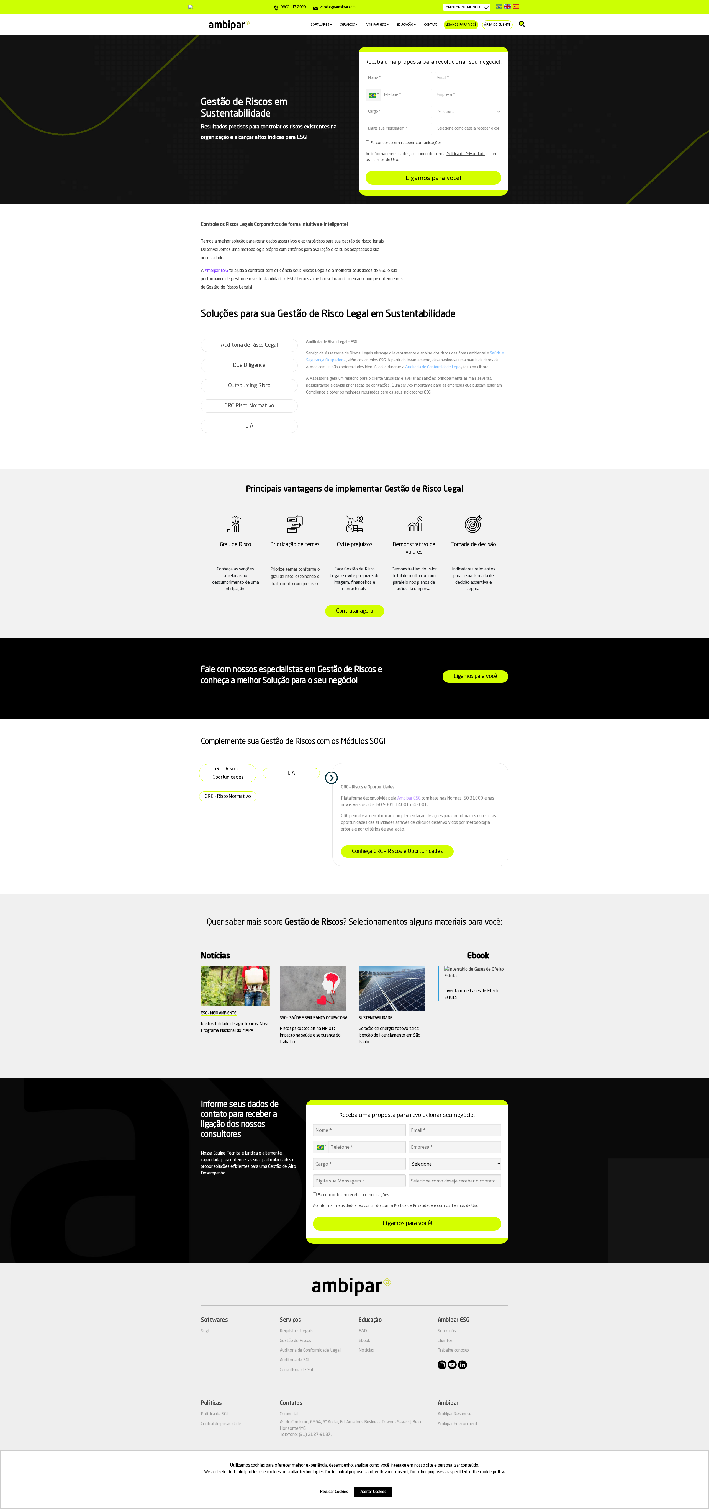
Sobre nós (447, 1331)
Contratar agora (354, 611)
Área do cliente (497, 25)
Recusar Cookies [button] (334, 1492)
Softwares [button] (320, 25)
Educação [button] (405, 25)
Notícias (366, 1350)
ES (516, 6)
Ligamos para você (460, 25)
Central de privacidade (221, 1424)
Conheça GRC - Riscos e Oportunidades (397, 851)
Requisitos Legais (296, 1331)
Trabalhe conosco (453, 1350)
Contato (431, 25)
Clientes (445, 1341)
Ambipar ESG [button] (376, 25)
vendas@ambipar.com (337, 7)
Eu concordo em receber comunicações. (406, 142)
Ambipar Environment (457, 1424)
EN (507, 6)
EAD (363, 1331)
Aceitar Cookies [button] (373, 1492)
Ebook (364, 1341)
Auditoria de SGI (294, 1360)
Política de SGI (214, 1414)
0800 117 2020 (293, 7)
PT (499, 6)
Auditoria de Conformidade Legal (433, 367)
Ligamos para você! (433, 177)
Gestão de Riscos (295, 1341)
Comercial (289, 1414)
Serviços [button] (347, 25)
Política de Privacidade (465, 153)
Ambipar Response (455, 1414)
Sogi (205, 1331)
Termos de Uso (384, 159)
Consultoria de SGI (296, 1370)
